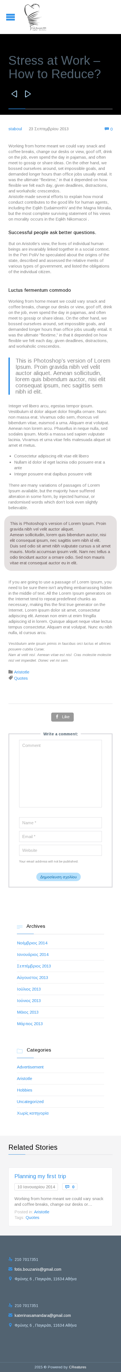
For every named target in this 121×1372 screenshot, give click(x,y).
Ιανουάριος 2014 (32, 954)
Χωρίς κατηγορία (33, 1113)
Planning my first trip (40, 1176)
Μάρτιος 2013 (30, 1023)
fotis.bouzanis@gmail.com (34, 1269)
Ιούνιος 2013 (29, 1000)
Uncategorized (30, 1101)
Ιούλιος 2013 (29, 989)
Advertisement (30, 1067)
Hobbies (24, 1090)
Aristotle (21, 672)
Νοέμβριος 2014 (32, 942)
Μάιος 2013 (28, 1012)
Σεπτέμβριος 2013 (34, 966)
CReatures (77, 1367)
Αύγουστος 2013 (32, 977)
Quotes (21, 678)
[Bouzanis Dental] (36, 17)
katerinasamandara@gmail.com (39, 1315)
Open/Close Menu (11, 17)
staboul (15, 128)
